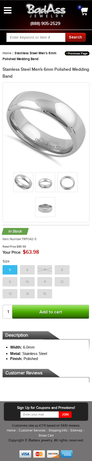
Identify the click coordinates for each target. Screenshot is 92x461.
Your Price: (12, 252)
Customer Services (32, 430)
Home (7, 53)
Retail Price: (10, 246)
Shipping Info (58, 430)
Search (75, 37)
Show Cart (46, 435)
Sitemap (76, 430)
